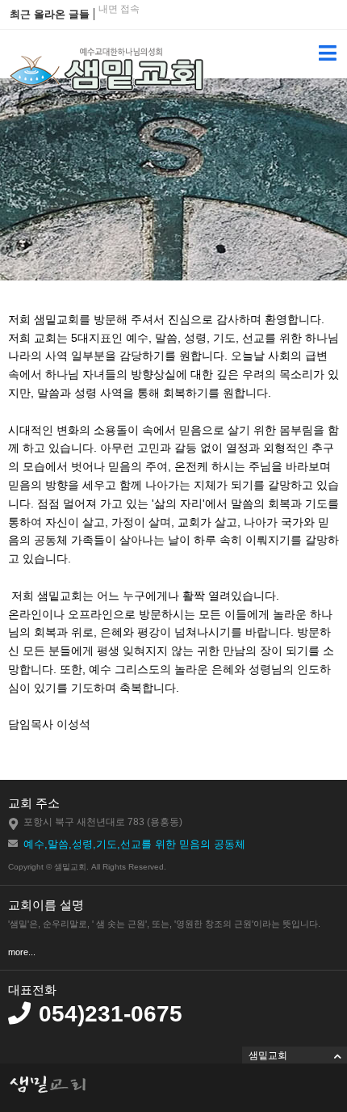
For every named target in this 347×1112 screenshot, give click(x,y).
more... (22, 952)
